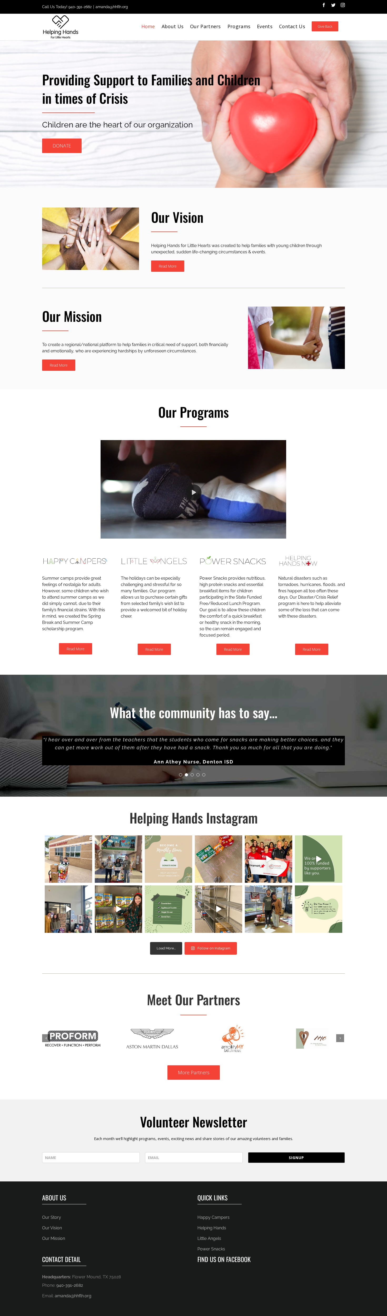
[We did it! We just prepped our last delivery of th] (268, 859)
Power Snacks (211, 1248)
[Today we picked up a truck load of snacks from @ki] (68, 909)
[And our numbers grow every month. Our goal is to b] (318, 909)
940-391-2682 (80, 7)
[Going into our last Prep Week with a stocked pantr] (118, 909)
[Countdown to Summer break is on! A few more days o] (68, 859)
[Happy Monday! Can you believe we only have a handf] (168, 859)
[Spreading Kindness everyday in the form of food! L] (218, 859)
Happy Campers (213, 1217)
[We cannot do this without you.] (318, 859)
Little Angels (209, 1238)
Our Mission (53, 1238)
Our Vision (52, 1227)
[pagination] (180, 774)
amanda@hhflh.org (112, 7)
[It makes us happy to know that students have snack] (118, 859)
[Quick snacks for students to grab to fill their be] (168, 909)
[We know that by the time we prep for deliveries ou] (218, 909)
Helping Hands (211, 1227)
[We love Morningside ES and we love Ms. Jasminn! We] (268, 909)
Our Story (51, 1217)
